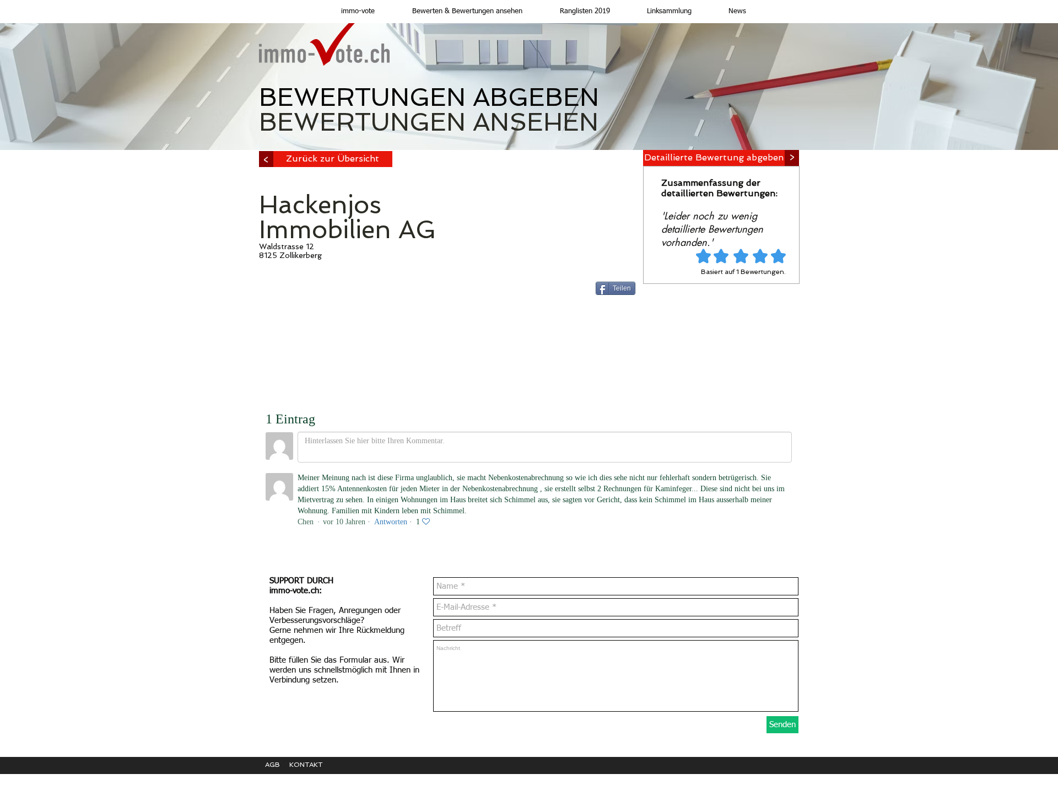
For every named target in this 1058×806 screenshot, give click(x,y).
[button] (457, 11)
